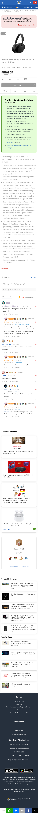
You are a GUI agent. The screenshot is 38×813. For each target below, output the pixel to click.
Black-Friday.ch (19, 791)
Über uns (19, 704)
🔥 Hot (17, 7)
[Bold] (3, 290)
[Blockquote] (17, 290)
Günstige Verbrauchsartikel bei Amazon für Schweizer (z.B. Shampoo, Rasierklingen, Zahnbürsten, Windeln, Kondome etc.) (16, 500)
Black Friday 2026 (19, 752)
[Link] (20, 290)
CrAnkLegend (9, 322)
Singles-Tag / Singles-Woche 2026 (19, 760)
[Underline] (8, 290)
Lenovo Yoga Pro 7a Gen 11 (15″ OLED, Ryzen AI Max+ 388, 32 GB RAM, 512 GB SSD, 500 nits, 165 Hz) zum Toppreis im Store (23, 617)
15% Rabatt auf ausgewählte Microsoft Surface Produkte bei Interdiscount (21, 643)
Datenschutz (19, 730)
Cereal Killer (7, 344)
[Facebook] (28, 810)
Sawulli (4, 376)
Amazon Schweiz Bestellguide (19, 744)
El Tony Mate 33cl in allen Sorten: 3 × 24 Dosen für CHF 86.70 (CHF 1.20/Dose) (22, 664)
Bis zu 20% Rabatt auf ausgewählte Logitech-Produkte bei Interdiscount (23, 653)
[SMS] (16, 810)
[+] (22, 290)
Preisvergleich (27, 7)
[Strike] (10, 290)
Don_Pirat (7, 389)
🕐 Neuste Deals (7, 7)
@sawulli (6, 412)
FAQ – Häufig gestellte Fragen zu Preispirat (19, 707)
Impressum (19, 726)
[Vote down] (24, 91)
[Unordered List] (15, 290)
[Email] (22, 810)
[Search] (30, 2)
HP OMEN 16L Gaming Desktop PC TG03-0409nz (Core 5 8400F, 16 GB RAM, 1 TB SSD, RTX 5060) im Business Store (23, 628)
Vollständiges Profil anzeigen (19, 566)
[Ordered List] (12, 290)
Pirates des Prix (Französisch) (19, 713)
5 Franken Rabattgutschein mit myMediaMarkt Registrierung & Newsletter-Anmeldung (21, 675)
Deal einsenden (35, 2)
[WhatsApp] (9, 810)
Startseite (4, 10)
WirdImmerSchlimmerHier (22, 324)
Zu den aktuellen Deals (26, 25)
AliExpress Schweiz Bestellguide (19, 748)
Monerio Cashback (14, 789)
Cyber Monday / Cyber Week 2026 (19, 756)
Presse (19, 710)
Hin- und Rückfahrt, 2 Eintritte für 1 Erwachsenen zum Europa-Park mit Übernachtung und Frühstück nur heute (22, 586)
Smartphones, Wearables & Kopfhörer (18, 10)
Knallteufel (19, 549)
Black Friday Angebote (28, 789)
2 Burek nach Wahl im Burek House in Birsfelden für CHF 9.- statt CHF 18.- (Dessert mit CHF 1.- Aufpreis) (22, 606)
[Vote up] (15, 91)
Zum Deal (17, 85)
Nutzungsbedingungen (19, 734)
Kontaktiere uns (19, 701)
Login (34, 277)
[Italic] (5, 290)
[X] (35, 810)
